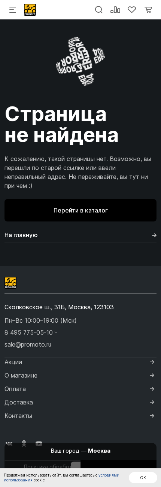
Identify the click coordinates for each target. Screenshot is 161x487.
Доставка (18, 402)
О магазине (20, 375)
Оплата (15, 389)
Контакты (18, 415)
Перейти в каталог (81, 210)
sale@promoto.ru (27, 344)
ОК (143, 477)
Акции (13, 362)
